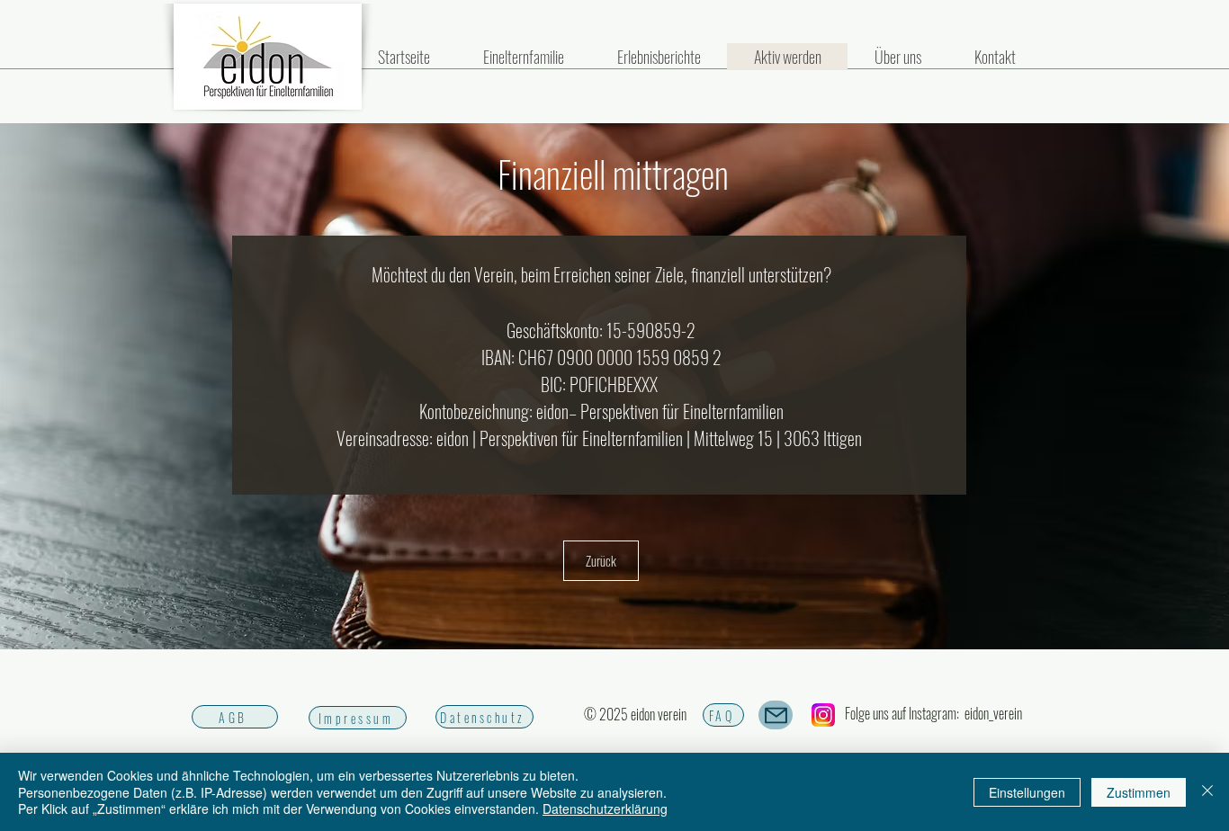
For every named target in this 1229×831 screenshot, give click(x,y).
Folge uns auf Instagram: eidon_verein (933, 713)
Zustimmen (1139, 792)
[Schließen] (1207, 792)
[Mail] (775, 715)
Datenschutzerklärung (605, 809)
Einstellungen (1027, 792)
